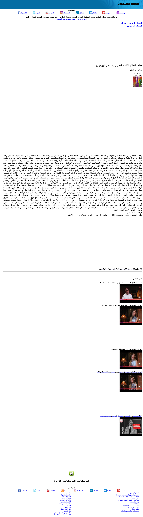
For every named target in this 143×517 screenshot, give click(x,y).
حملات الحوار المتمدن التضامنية (129, 511)
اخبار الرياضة (67, 505)
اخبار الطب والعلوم (65, 509)
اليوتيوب (51, 13)
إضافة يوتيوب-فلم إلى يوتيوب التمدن (59, 513)
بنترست (107, 13)
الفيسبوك (23, 13)
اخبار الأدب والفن (66, 496)
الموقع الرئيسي (134, 25)
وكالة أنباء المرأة (66, 495)
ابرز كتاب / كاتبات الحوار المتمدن (128, 500)
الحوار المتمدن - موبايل (131, 23)
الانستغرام (66, 13)
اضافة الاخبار (135, 509)
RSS (65, 490)
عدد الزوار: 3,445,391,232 (131, 505)
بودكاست (122, 13)
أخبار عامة (68, 493)
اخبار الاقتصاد (67, 507)
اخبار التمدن (67, 511)
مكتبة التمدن (135, 504)
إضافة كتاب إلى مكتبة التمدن (62, 514)
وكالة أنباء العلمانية (65, 500)
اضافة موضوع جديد (133, 507)
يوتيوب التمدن (134, 502)
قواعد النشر (135, 498)
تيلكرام (94, 13)
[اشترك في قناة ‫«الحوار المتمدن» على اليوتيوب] (71, 19)
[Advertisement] (75, 43)
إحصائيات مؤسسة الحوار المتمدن (129, 496)
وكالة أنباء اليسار (66, 498)
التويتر (37, 13)
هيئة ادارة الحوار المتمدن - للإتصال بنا (127, 495)
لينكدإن (81, 13)
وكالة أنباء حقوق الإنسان (63, 504)
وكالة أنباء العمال (66, 502)
